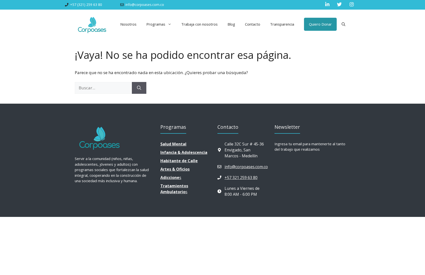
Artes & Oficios (175, 169)
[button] (343, 24)
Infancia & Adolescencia (183, 152)
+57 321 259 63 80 (241, 177)
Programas (155, 24)
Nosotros (128, 24)
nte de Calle (179, 160)
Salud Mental (173, 144)
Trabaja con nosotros (199, 24)
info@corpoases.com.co (246, 166)
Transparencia (282, 24)
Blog (231, 24)
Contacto (252, 24)
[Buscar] (139, 88)
